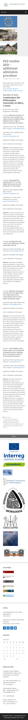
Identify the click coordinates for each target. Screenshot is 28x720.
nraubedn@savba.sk (15, 304)
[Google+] (11, 628)
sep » (17, 659)
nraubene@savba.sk (18, 367)
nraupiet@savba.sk (14, 362)
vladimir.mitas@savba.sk (10, 136)
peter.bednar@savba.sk (16, 251)
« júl (5, 659)
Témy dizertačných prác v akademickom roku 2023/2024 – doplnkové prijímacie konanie (11, 420)
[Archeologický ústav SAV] (14, 5)
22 (7, 653)
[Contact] (15, 628)
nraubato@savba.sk (18, 128)
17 (13, 650)
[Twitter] (8, 628)
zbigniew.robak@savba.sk (11, 193)
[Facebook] (4, 628)
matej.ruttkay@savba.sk (10, 201)
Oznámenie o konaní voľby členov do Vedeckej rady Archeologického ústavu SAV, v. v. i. (13, 425)
